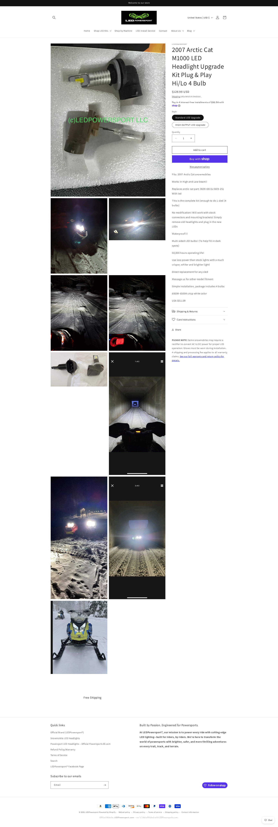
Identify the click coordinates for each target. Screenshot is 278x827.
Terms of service (155, 812)
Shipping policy (171, 812)
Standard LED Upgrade (187, 117)
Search (54, 760)
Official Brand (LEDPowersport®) (67, 732)
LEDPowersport (92, 812)
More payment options (200, 166)
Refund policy (124, 812)
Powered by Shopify (107, 812)
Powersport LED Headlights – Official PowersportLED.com (81, 743)
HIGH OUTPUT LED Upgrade (190, 124)
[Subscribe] (104, 785)
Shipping (176, 96)
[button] (54, 17)
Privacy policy (139, 812)
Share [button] (178, 329)
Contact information (190, 812)
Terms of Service (59, 755)
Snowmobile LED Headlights (65, 738)
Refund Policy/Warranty (63, 749)
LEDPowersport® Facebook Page (67, 766)
